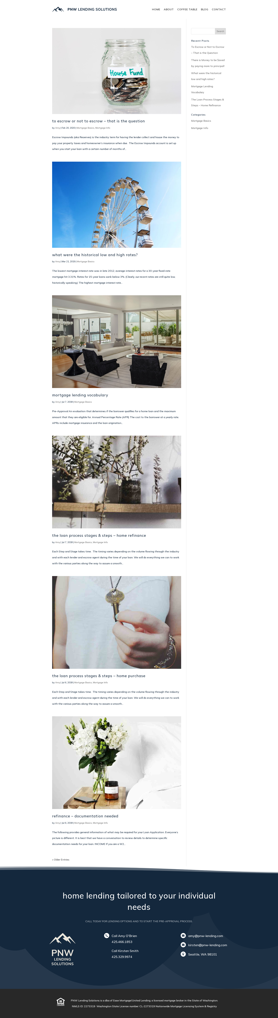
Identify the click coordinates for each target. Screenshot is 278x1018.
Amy (57, 127)
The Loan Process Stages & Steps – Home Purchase (98, 675)
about (169, 9)
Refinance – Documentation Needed (85, 816)
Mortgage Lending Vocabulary (80, 395)
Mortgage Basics (85, 127)
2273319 (90, 1006)
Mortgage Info (102, 127)
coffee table (187, 9)
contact (219, 9)
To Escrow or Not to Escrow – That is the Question (98, 121)
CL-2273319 (147, 1006)
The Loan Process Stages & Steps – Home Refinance (99, 535)
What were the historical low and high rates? (95, 254)
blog (204, 9)
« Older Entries (60, 859)
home (156, 9)
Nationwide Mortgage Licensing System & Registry (186, 1006)
